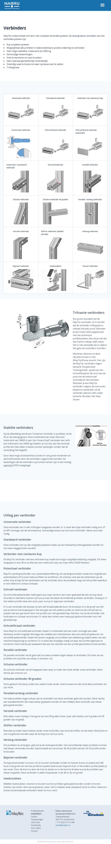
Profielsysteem (37, 811)
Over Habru (36, 828)
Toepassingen (37, 819)
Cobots (34, 816)
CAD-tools (35, 822)
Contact (34, 831)
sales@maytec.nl (63, 825)
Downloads (36, 825)
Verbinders (36, 813)
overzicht (8, 465)
